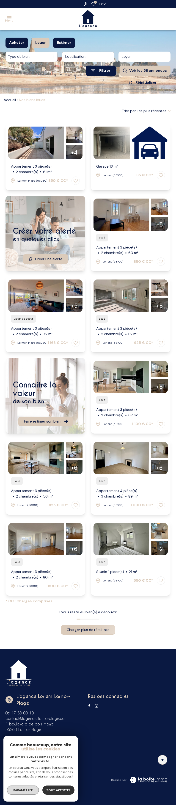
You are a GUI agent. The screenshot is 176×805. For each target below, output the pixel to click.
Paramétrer (23, 790)
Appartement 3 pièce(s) (31, 169)
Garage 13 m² (107, 166)
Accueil (10, 99)
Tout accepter (58, 790)
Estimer (64, 42)
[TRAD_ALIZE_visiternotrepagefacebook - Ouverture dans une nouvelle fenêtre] (89, 705)
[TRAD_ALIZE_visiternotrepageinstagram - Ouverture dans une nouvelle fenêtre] (96, 706)
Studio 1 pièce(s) (116, 571)
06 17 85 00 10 (20, 713)
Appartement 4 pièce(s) (117, 493)
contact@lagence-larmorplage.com (36, 718)
